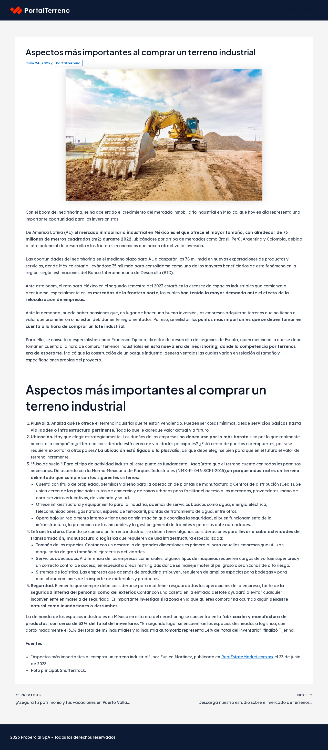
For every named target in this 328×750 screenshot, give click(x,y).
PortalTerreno (68, 63)
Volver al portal (298, 10)
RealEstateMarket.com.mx (247, 656)
